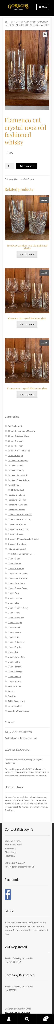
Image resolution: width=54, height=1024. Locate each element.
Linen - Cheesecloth (17, 578)
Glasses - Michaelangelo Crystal (23, 539)
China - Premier (15, 445)
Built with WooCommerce (17, 1012)
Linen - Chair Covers (17, 573)
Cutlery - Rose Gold (17, 475)
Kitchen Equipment (17, 549)
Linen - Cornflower (16, 583)
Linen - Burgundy (16, 568)
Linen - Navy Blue (16, 617)
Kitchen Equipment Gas (22, 554)
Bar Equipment (15, 426)
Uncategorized (15, 706)
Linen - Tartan (14, 666)
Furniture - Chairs (16, 495)
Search (27, 1019)
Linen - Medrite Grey (18, 608)
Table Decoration (16, 701)
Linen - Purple (14, 647)
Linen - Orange (15, 622)
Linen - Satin (14, 662)
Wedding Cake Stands (18, 711)
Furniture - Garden (17, 499)
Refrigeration (14, 686)
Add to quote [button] (27, 254)
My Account (9, 1019)
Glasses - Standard (17, 544)
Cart (41, 1017)
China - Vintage (15, 455)
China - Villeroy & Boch (19, 450)
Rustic (11, 691)
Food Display (14, 485)
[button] (45, 34)
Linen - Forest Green (18, 588)
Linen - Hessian (15, 598)
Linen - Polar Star (16, 642)
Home (10, 21)
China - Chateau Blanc (18, 436)
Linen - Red (13, 652)
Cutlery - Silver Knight (18, 480)
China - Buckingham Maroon (21, 431)
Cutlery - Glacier (16, 465)
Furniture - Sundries (17, 504)
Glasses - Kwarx (15, 534)
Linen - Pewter (15, 632)
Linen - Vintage (15, 671)
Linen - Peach (14, 627)
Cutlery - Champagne (18, 460)
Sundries (12, 696)
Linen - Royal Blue (16, 657)
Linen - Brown (14, 563)
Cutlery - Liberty (16, 470)
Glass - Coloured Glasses (20, 514)
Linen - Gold (13, 593)
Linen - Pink (13, 637)
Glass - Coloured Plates (19, 519)
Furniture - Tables (16, 509)
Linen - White (14, 676)
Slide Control (17, 490)
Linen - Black (14, 558)
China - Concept (15, 441)
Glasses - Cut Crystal (25, 21)
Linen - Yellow (14, 681)
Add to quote (27, 166)
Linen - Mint (13, 612)
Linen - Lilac (13, 603)
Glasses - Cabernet (17, 524)
